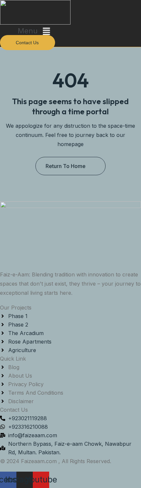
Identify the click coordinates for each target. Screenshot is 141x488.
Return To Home (66, 166)
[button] (35, 31)
